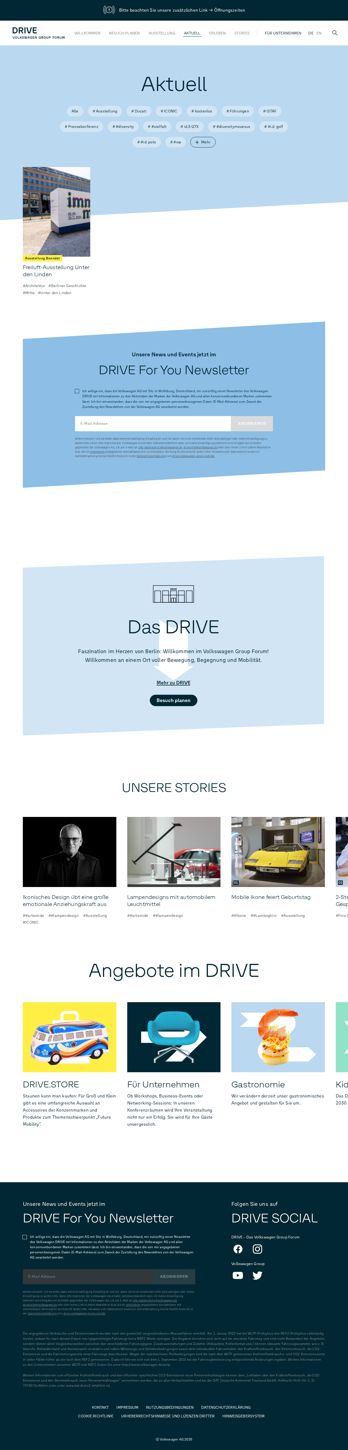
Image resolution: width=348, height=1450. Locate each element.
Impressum (97, 452)
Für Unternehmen (283, 33)
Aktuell (192, 33)
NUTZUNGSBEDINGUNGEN (170, 1407)
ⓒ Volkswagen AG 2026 (174, 1439)
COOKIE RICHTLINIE (96, 1416)
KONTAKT (100, 1407)
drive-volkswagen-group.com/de (193, 456)
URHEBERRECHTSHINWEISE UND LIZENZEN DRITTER (168, 1416)
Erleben (217, 33)
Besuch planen (124, 33)
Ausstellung (162, 33)
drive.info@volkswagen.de (200, 447)
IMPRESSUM (127, 1407)
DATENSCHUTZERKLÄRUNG (226, 1407)
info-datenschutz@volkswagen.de (160, 447)
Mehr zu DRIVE (174, 683)
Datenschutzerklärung (150, 456)
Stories (242, 33)
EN (318, 33)
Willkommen (87, 33)
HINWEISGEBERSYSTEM (243, 1416)
